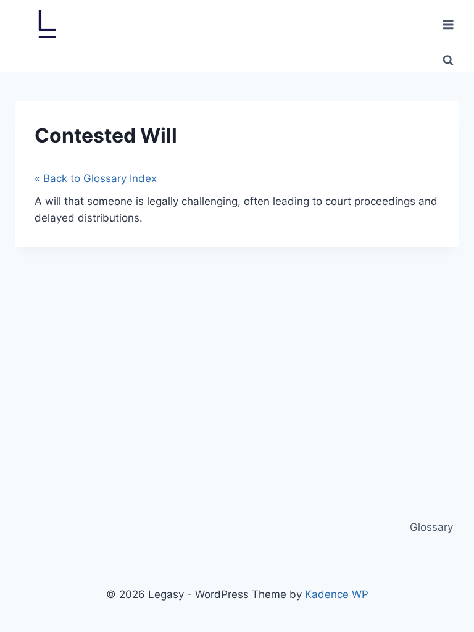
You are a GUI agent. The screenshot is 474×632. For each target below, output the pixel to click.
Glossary (431, 527)
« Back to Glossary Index (96, 178)
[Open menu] (447, 24)
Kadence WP (336, 594)
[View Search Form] (448, 60)
